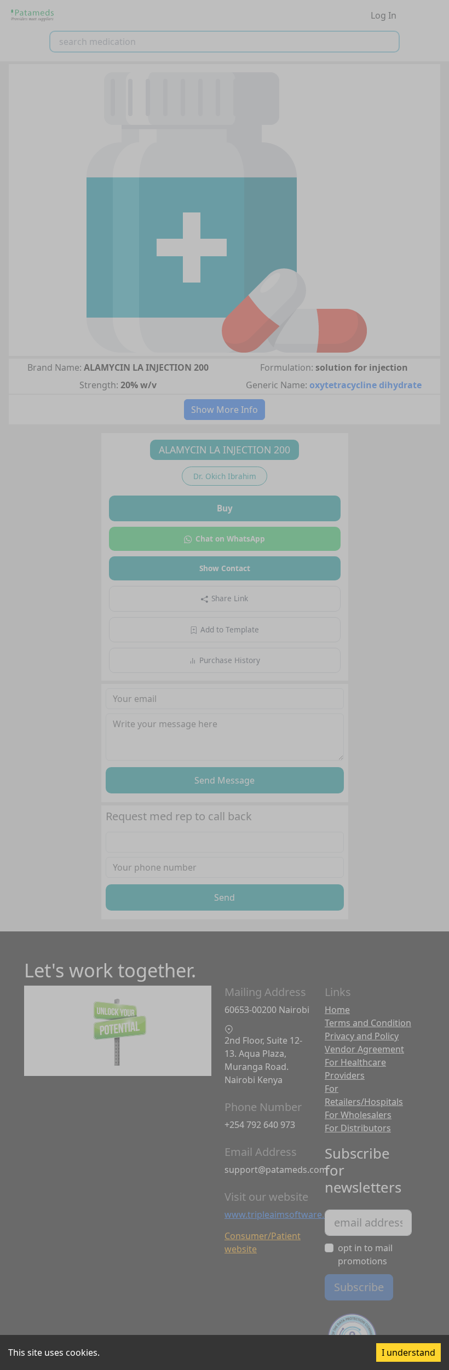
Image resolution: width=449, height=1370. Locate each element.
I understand (408, 1352)
